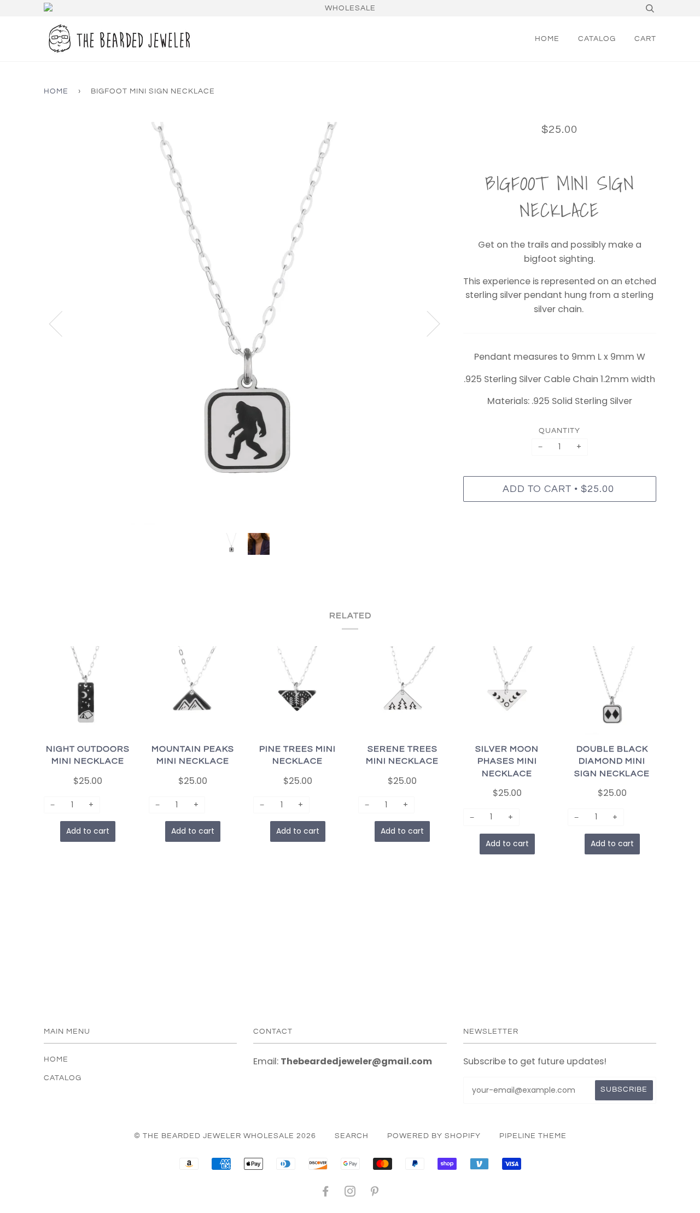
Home (547, 39)
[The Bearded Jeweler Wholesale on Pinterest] (375, 1193)
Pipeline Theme (533, 1136)
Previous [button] (62, 323)
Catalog (597, 39)
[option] (245, 323)
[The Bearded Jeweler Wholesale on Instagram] (350, 1193)
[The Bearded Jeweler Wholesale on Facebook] (325, 1193)
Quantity (559, 431)
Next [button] (427, 323)
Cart (645, 39)
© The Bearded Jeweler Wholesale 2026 (225, 1136)
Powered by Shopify (434, 1136)
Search (352, 1136)
